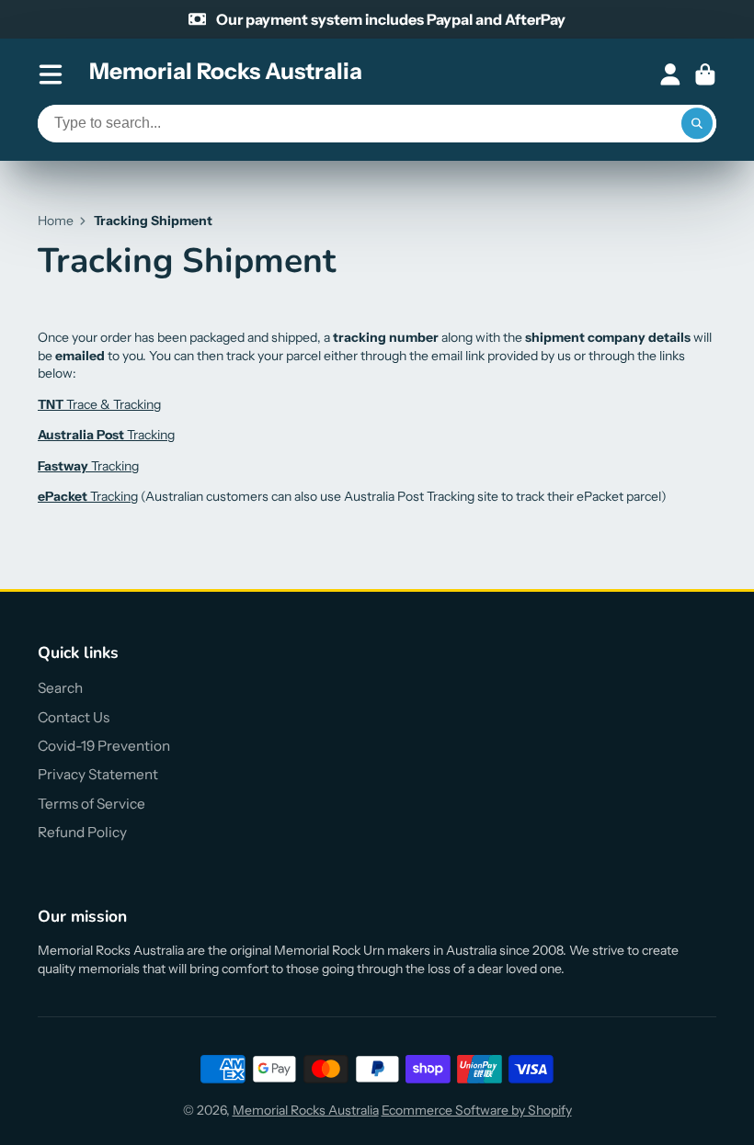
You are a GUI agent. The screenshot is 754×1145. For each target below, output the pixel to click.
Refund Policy (82, 832)
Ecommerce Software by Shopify (477, 1110)
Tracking (106, 434)
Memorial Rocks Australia (306, 1110)
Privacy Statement (98, 774)
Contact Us (73, 717)
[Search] (697, 124)
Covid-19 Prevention (104, 745)
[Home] (225, 74)
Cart (705, 74)
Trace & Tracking (99, 404)
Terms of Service (91, 803)
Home (56, 220)
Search (60, 688)
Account (670, 74)
